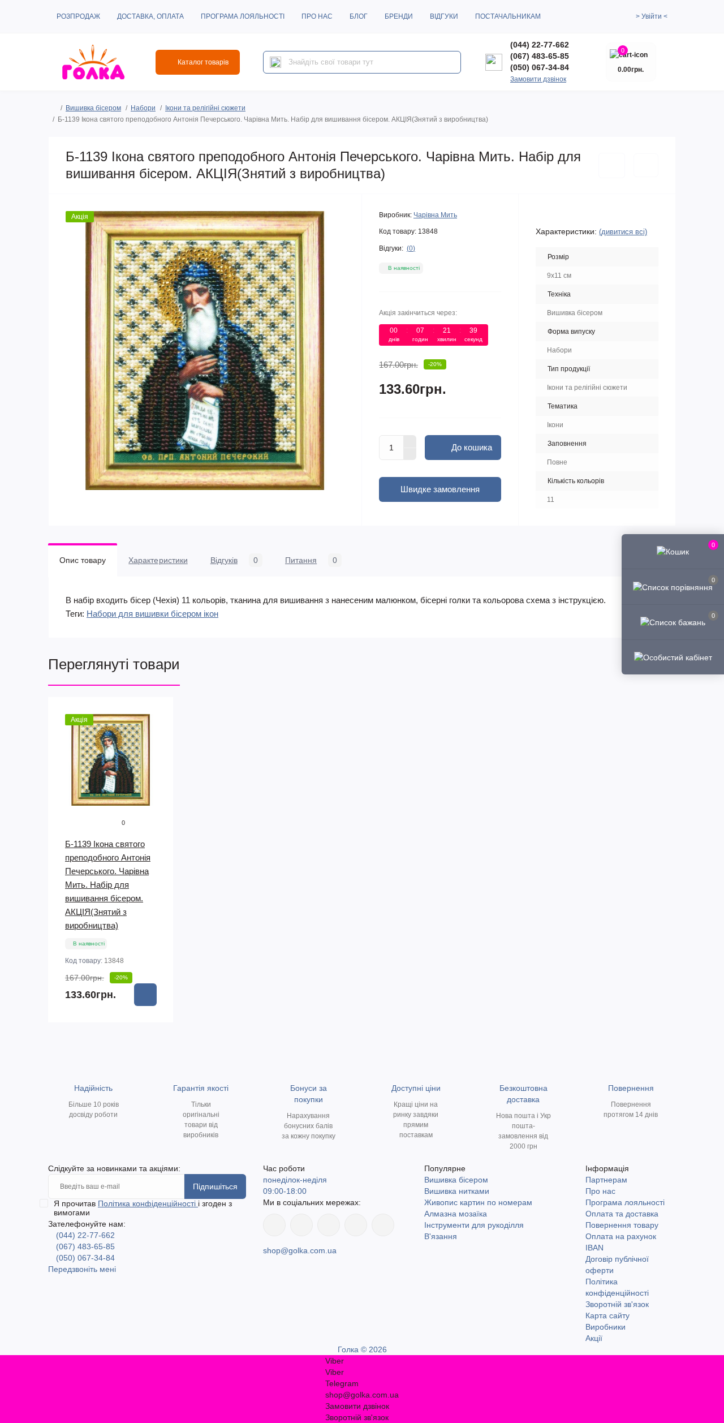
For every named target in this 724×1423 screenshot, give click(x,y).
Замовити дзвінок (538, 79)
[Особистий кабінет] (673, 656)
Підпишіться (215, 1186)
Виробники (605, 1326)
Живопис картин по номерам (478, 1202)
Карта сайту (607, 1315)
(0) (411, 248)
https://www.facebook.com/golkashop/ (274, 1225)
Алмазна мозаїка (455, 1213)
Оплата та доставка (621, 1213)
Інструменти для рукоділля (474, 1224)
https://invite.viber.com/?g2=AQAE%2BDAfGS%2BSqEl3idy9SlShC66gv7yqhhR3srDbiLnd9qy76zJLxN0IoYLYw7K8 (355, 1225)
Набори (143, 108)
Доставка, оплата (150, 16)
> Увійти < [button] (651, 16)
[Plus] (410, 441)
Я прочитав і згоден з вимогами (143, 1208)
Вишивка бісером (93, 108)
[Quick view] (156, 714)
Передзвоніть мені (82, 1269)
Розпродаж (78, 16)
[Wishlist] (156, 735)
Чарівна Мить (435, 215)
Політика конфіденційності (148, 1203)
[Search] (275, 62)
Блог (359, 16)
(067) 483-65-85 (539, 56)
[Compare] (156, 757)
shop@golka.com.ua (300, 1250)
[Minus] (410, 454)
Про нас (317, 16)
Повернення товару (621, 1224)
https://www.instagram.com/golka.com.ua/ (301, 1225)
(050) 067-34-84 (539, 67)
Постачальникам (508, 16)
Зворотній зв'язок (617, 1304)
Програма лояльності (243, 16)
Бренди (399, 16)
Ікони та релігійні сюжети (205, 108)
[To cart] (145, 994)
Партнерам (606, 1179)
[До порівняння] (646, 165)
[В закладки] (611, 165)
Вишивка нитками (456, 1191)
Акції (593, 1338)
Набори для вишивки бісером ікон (152, 613)
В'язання (440, 1236)
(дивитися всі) (623, 231)
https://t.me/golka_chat (383, 1225)
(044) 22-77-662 (539, 44)
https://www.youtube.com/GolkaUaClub (328, 1225)
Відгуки (444, 16)
